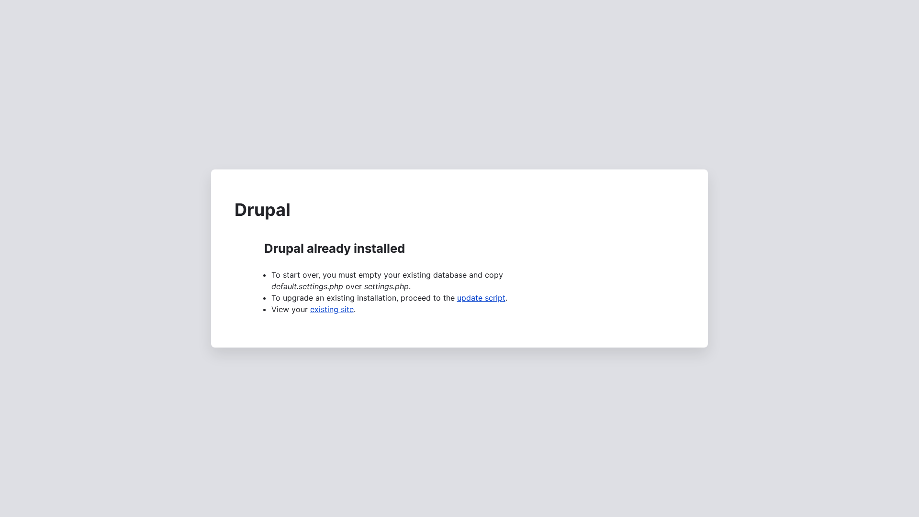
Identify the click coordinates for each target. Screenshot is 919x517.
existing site (332, 309)
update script (481, 298)
